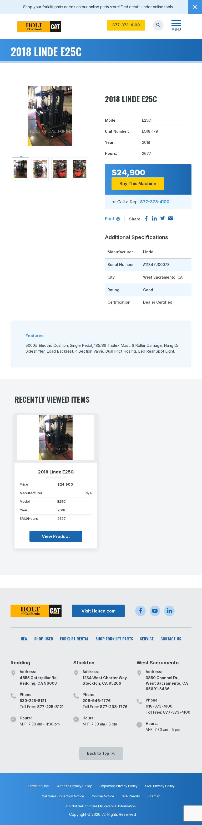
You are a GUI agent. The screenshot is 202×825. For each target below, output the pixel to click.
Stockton (83, 662)
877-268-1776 (114, 706)
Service (147, 639)
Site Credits (131, 796)
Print (110, 218)
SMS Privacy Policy (160, 786)
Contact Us (170, 639)
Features (35, 335)
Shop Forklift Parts (114, 639)
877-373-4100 (126, 25)
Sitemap (154, 796)
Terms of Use (38, 786)
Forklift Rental (74, 639)
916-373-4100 (159, 706)
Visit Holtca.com (98, 611)
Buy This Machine (137, 183)
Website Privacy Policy (74, 786)
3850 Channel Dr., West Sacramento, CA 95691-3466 (167, 683)
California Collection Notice (63, 796)
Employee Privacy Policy (118, 786)
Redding (20, 662)
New (24, 639)
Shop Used (43, 639)
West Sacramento (158, 662)
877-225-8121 (50, 706)
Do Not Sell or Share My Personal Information (101, 806)
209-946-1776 (97, 700)
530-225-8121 (33, 700)
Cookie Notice (103, 796)
